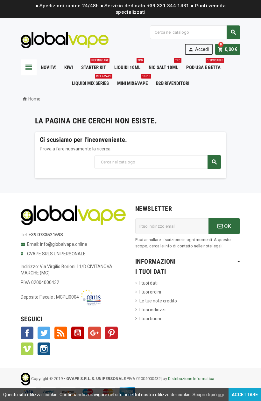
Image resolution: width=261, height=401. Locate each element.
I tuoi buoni (150, 318)
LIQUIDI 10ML (128, 64)
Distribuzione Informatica (191, 379)
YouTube (77, 333)
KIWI (68, 67)
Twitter (44, 333)
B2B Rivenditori (172, 83)
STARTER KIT (95, 64)
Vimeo (27, 348)
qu (220, 394)
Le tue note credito (158, 300)
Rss (60, 333)
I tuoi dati (148, 283)
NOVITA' (48, 67)
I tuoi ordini (150, 291)
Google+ (94, 333)
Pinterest (111, 333)
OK (227, 226)
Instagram (44, 348)
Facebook (27, 333)
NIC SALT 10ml (164, 64)
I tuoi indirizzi (152, 309)
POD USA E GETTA (204, 64)
